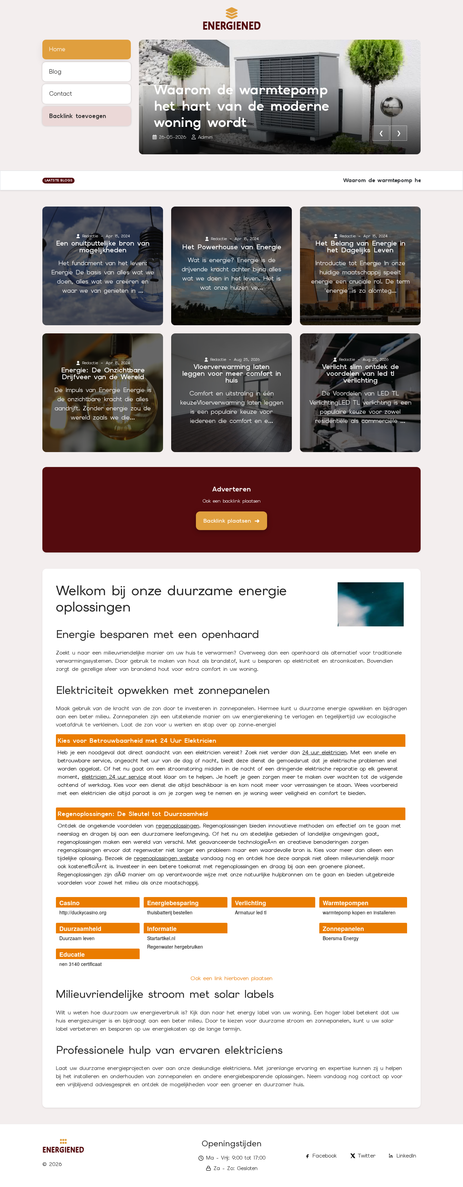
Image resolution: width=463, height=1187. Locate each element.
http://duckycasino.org (82, 912)
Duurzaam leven (77, 938)
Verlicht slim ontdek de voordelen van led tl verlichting (360, 373)
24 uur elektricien (324, 752)
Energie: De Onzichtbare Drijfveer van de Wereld (103, 373)
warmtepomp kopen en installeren (359, 912)
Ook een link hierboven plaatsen (231, 978)
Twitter (367, 1155)
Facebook (325, 1155)
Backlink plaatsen (227, 520)
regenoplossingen (177, 825)
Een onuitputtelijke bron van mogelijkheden (102, 246)
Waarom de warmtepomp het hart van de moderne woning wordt (241, 105)
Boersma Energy (341, 938)
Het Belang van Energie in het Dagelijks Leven (360, 246)
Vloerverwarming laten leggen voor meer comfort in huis (231, 373)
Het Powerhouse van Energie (231, 247)
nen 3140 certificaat (80, 963)
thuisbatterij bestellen (170, 912)
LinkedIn (406, 1155)
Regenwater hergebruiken (175, 946)
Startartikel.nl (161, 938)
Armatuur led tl (250, 912)
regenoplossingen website (166, 858)
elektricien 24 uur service (114, 776)
